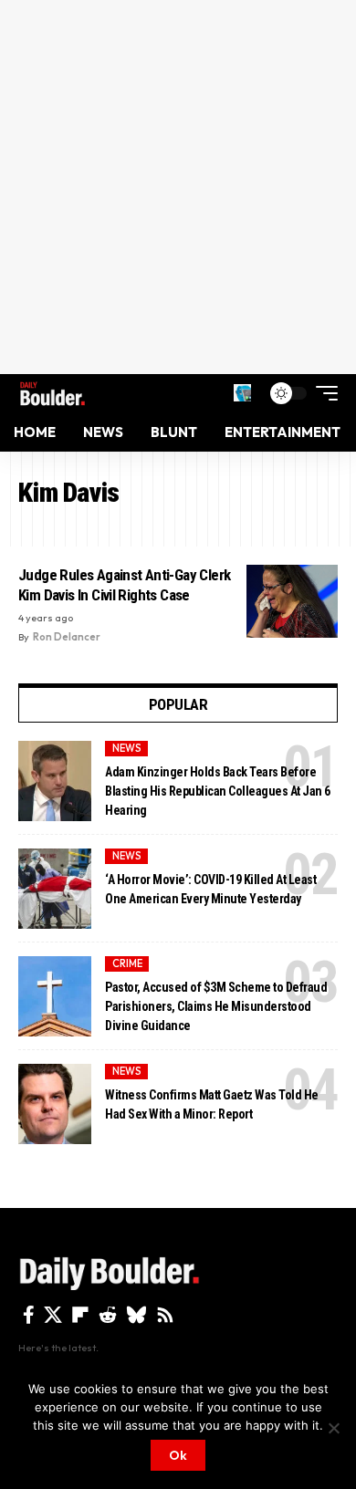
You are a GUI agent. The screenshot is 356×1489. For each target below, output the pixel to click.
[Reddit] (107, 1314)
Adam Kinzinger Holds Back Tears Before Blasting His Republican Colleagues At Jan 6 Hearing (217, 791)
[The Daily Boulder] (52, 393)
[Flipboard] (80, 1314)
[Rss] (165, 1314)
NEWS (126, 748)
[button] (242, 392)
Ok (178, 1455)
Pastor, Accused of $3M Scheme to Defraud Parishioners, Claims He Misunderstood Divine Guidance (216, 1006)
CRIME (127, 963)
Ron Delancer (66, 636)
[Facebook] (28, 1314)
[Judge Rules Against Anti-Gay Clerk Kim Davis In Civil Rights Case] (292, 601)
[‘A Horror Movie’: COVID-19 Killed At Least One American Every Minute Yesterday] (54, 889)
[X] (53, 1314)
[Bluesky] (136, 1314)
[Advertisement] (178, 187)
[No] (333, 1428)
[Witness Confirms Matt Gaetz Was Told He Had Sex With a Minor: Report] (54, 1104)
